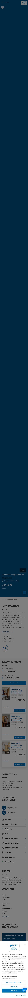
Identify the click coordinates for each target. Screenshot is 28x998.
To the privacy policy (21, 995)
